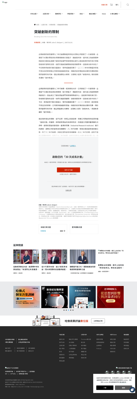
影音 (60, 351)
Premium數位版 (86, 339)
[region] (68, 297)
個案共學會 (99, 339)
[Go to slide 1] (64, 310)
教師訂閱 (83, 358)
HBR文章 (112, 348)
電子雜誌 (83, 348)
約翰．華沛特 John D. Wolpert (52, 42)
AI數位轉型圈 (9, 342)
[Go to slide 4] (70, 310)
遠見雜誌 (32, 371)
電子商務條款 (21, 351)
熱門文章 (61, 342)
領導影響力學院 (23, 374)
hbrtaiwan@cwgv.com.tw (37, 386)
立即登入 (73, 146)
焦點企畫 (61, 361)
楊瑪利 (15, 273)
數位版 (83, 342)
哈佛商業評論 (9, 371)
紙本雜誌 (83, 345)
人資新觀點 (72, 348)
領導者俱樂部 (100, 342)
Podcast (98, 348)
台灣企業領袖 (73, 355)
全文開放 (71, 342)
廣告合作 (31, 351)
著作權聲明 (31, 348)
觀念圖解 (61, 358)
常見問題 (126, 342)
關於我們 (7, 348)
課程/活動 (113, 339)
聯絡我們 (126, 339)
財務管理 (37, 42)
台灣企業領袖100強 (24, 342)
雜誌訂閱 (112, 342)
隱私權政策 (8, 351)
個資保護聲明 (21, 348)
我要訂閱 (104, 5)
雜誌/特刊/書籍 (73, 339)
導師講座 (71, 358)
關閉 (123, 388)
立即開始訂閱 (98, 321)
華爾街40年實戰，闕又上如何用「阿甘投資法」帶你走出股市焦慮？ (111, 266)
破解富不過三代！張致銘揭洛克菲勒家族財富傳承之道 (82, 268)
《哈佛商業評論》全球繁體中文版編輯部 (81, 273)
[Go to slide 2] (66, 310)
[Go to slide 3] (68, 310)
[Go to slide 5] (73, 310)
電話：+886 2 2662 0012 (18, 384)
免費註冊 (68, 190)
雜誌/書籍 (113, 345)
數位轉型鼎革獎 (22, 339)
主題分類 (61, 345)
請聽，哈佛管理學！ (104, 271)
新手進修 (71, 351)
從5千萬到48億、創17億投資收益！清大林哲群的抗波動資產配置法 (54, 268)
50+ (6, 374)
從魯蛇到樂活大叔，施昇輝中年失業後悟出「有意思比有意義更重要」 (26, 268)
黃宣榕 (20, 273)
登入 (117, 5)
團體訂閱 (83, 351)
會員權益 (126, 345)
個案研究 (61, 355)
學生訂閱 (83, 355)
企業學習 (99, 345)
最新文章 (61, 339)
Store (104, 14)
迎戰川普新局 (73, 345)
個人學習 (61, 348)
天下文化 (13, 374)
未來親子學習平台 (21, 371)
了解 (104, 388)
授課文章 (126, 348)
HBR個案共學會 (9, 339)
